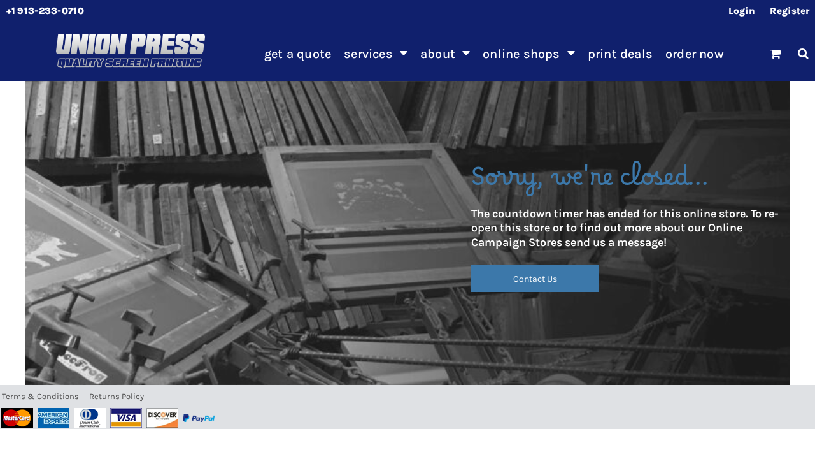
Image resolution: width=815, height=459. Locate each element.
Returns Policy (116, 396)
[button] (375, 53)
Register (789, 11)
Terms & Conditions (40, 396)
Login (742, 11)
